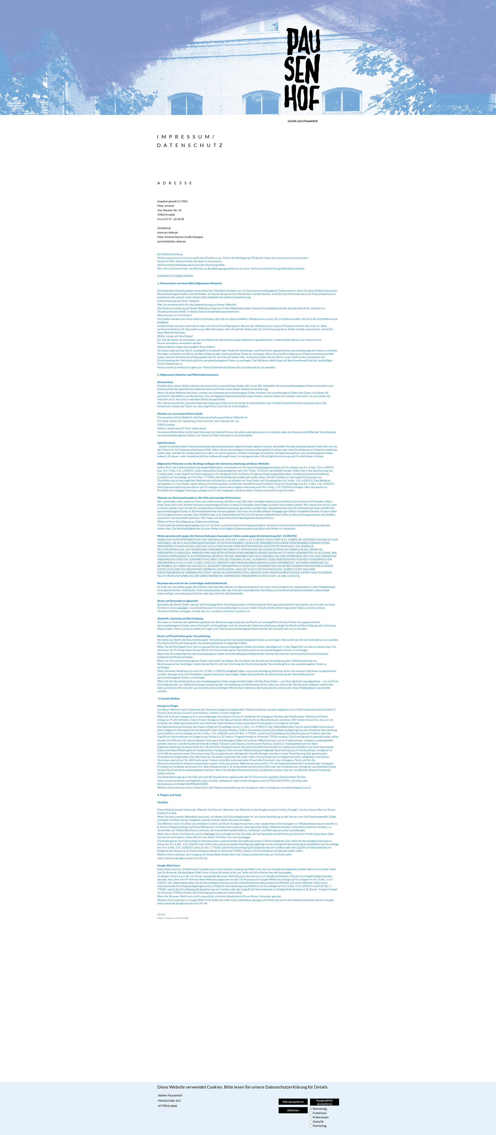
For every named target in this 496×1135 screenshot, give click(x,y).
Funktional (319, 1113)
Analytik (318, 1121)
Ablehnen (293, 1110)
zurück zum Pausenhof (303, 121)
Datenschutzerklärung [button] (286, 1086)
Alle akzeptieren (293, 1101)
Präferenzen (321, 1117)
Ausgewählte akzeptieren (324, 1102)
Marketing (319, 1125)
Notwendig (320, 1108)
